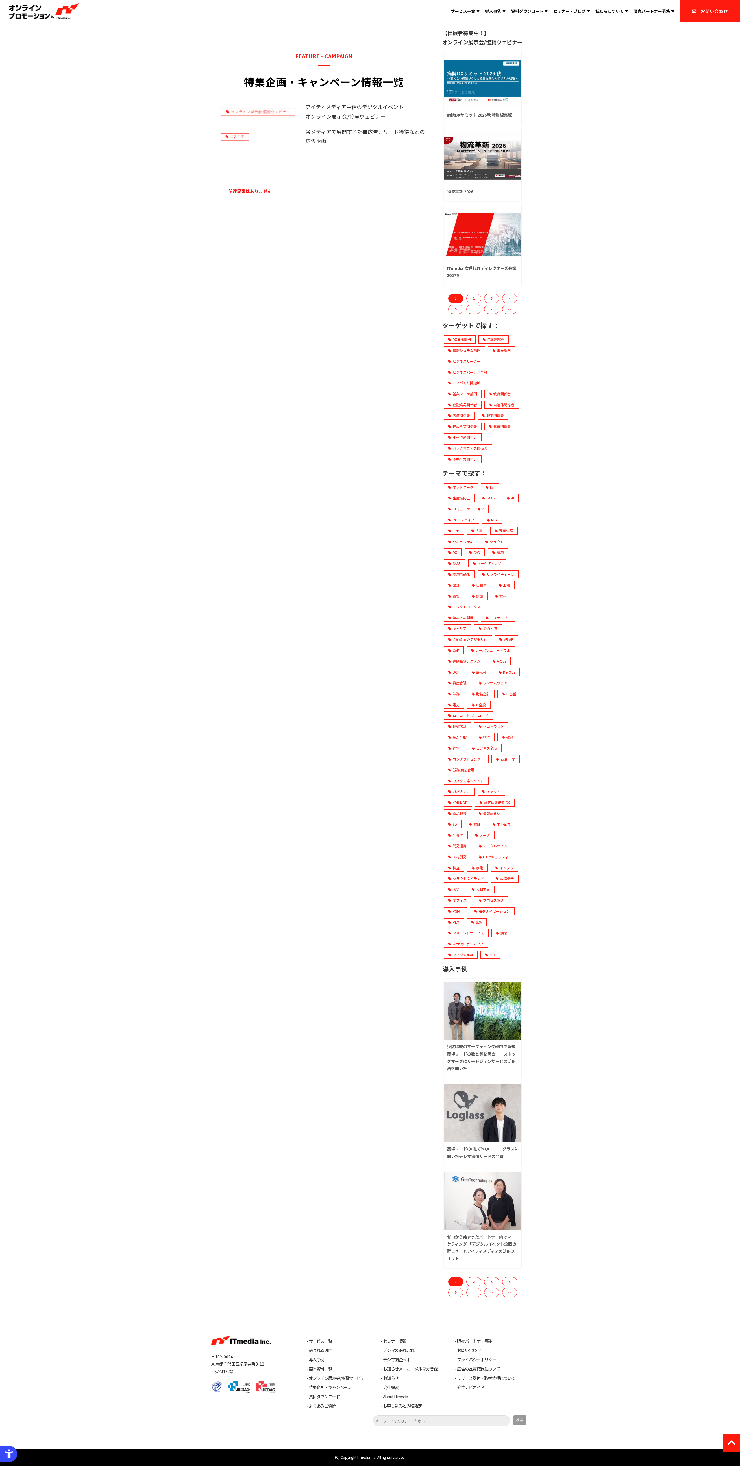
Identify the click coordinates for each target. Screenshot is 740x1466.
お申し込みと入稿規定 (402, 1405)
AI (512, 497)
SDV (479, 922)
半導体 (458, 835)
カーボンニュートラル (493, 650)
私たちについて (609, 11)
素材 (503, 595)
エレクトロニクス (466, 606)
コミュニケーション (468, 508)
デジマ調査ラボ (396, 1359)
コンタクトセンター (468, 759)
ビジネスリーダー (466, 361)
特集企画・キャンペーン (330, 1387)
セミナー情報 (394, 1341)
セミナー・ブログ (569, 11)
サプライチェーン (500, 574)
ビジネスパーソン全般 (470, 372)
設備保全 (507, 878)
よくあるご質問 (322, 1405)
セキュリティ (463, 541)
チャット (493, 791)
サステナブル (500, 617)
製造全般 (460, 737)
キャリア (460, 628)
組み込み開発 (463, 617)
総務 (500, 552)
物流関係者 (502, 426)
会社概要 (391, 1387)
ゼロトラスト (493, 726)
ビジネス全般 (486, 748)
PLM (456, 922)
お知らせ (391, 1378)
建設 (479, 595)
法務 (456, 693)
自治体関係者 (503, 404)
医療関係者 (461, 415)
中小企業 (504, 824)
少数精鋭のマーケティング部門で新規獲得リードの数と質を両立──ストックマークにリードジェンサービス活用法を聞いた (481, 1057)
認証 (476, 824)
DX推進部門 (462, 339)
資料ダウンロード (527, 11)
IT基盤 (511, 693)
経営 (456, 748)
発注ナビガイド (470, 1387)
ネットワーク (463, 487)
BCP (456, 672)
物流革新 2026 (460, 191)
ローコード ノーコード (470, 715)
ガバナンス (461, 791)
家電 (479, 867)
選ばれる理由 (320, 1350)
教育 (509, 737)
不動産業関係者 (465, 459)
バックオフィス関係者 (470, 448)
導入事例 (493, 11)
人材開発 (460, 856)
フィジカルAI (463, 954)
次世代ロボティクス (468, 943)
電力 (456, 704)
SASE (457, 563)
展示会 (481, 672)
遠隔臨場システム (466, 661)
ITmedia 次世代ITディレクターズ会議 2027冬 (481, 271)
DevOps (509, 672)
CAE (456, 650)
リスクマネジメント (468, 780)
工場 (506, 584)
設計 (456, 584)
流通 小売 (490, 628)
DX (455, 552)
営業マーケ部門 (465, 393)
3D (455, 824)
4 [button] (509, 298)
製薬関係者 (495, 415)
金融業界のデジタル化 (470, 639)
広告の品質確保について (478, 1368)
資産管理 (460, 682)
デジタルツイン (495, 845)
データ (485, 835)
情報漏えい (491, 813)
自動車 (481, 584)
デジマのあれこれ (398, 1350)
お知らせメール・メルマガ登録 (410, 1368)
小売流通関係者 (465, 437)
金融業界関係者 (465, 404)
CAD (476, 552)
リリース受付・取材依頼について (486, 1378)
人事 (479, 530)
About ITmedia (395, 1396)
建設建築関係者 (465, 426)
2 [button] (474, 298)
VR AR (508, 639)
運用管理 (506, 530)
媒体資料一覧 (320, 1368)
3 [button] (492, 298)
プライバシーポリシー (476, 1359)
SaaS (490, 497)
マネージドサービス (468, 932)
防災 (456, 889)
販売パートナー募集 (652, 11)
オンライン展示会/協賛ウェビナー (339, 1378)
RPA (494, 519)
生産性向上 (461, 497)
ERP (456, 530)
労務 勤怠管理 (463, 769)
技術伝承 (460, 726)
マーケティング (489, 563)
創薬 (503, 932)
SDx (492, 954)
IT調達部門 (495, 339)
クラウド (497, 541)
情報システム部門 (466, 350)
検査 (456, 867)
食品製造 (460, 813)
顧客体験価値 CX (497, 802)
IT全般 (481, 704)
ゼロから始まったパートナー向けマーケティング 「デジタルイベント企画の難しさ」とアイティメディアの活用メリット (481, 1248)
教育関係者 (502, 393)
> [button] (492, 309)
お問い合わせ (714, 11)
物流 (486, 737)
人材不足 (483, 889)
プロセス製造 (493, 900)
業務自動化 (461, 574)
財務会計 (483, 693)
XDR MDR (460, 802)
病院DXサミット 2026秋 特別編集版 (479, 115)
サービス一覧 (463, 11)
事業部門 (504, 350)
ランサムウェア (495, 682)
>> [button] (510, 309)
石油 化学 (507, 759)
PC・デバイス (464, 519)
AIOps (501, 661)
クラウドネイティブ (468, 878)
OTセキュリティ (495, 856)
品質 (456, 595)
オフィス (460, 900)
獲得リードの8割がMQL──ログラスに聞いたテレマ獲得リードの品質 (483, 1152)
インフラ (506, 867)
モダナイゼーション (494, 911)
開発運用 (460, 845)
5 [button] (456, 309)
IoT (492, 487)
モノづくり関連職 (466, 382)
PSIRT (457, 911)
